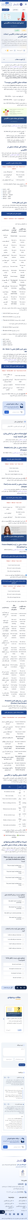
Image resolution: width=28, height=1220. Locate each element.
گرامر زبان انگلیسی (15, 126)
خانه (24, 10)
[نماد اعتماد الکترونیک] (23, 1173)
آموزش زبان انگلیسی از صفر (16, 67)
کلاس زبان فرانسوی (8, 1210)
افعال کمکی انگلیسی (14, 155)
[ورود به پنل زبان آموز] (2, 4)
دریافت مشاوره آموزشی (12, 404)
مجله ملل (15, 10)
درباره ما (23, 1210)
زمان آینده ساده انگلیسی (18, 550)
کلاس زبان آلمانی (8, 1203)
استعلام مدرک (22, 1203)
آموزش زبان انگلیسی (9, 850)
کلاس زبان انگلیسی (8, 1201)
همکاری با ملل (22, 1201)
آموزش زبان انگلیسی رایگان (20, 1207)
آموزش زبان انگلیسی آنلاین (10, 360)
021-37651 (20, 1192)
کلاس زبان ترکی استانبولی (8, 1207)
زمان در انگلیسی (21, 440)
